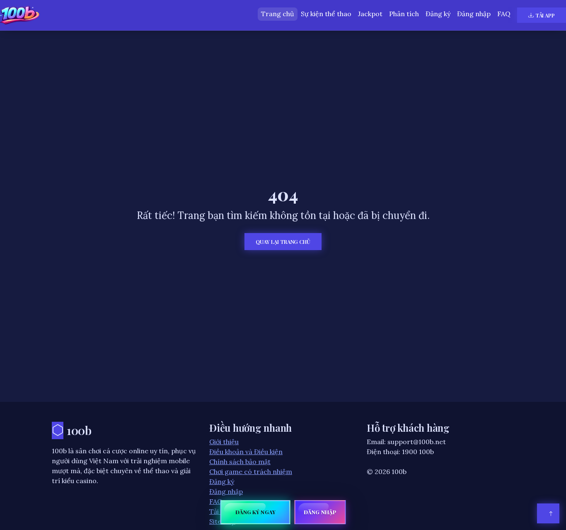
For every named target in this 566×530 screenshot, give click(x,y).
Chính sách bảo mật (240, 461)
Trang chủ (277, 14)
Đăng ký (438, 14)
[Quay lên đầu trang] (548, 513)
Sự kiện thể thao (326, 14)
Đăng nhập (474, 14)
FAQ (503, 14)
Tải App (545, 15)
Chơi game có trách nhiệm (250, 471)
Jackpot (370, 14)
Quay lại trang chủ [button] (283, 241)
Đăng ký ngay (255, 511)
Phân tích (404, 14)
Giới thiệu (224, 442)
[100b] (19, 15)
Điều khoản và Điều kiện (246, 451)
